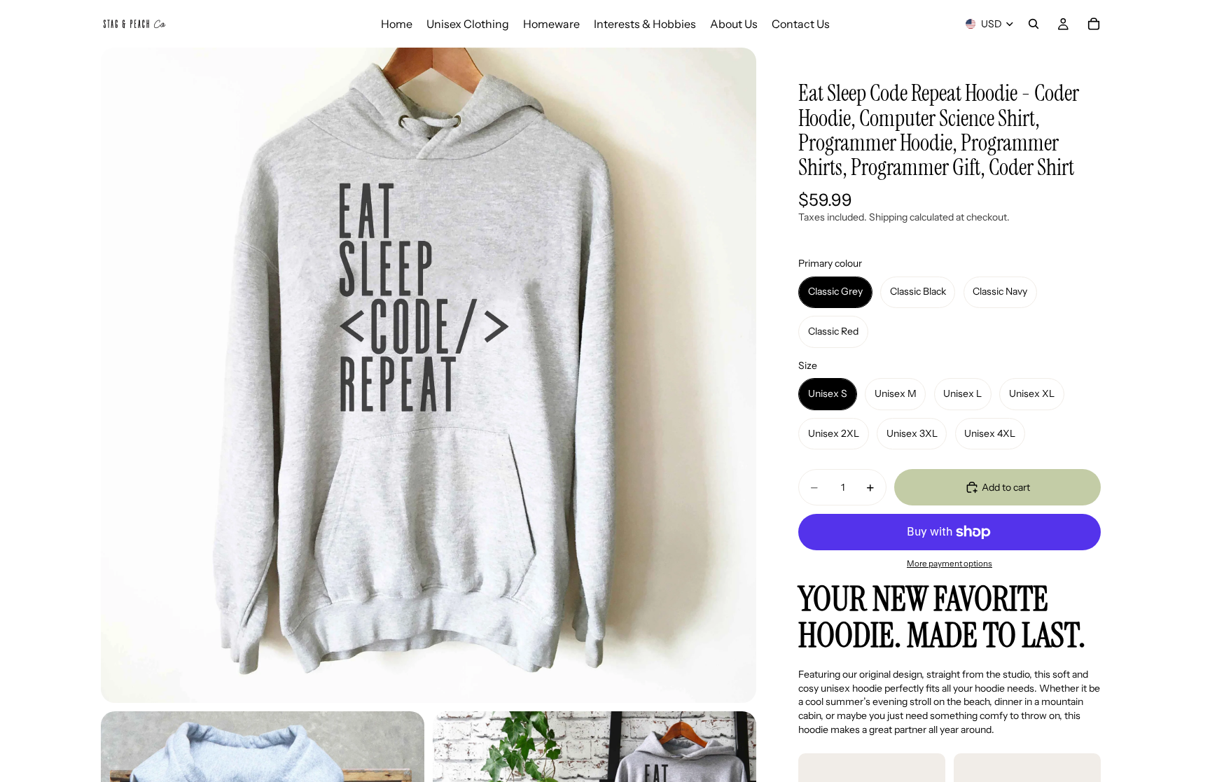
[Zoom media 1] (428, 375)
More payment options (949, 563)
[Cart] (1093, 23)
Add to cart (1006, 487)
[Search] (1033, 23)
